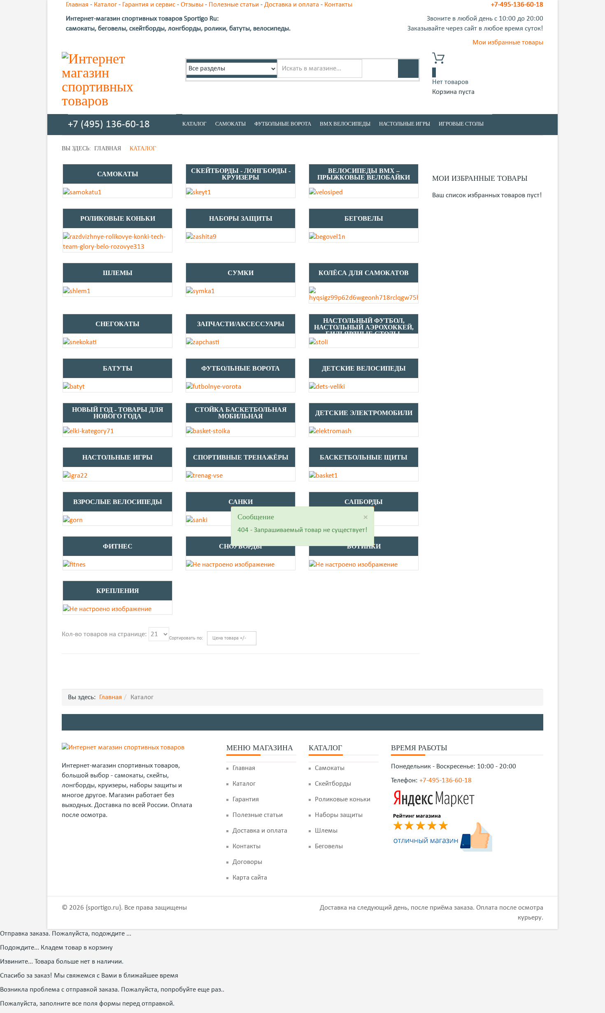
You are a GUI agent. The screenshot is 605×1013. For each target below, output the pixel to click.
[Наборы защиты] (201, 236)
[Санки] (196, 520)
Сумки (241, 272)
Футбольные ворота (282, 124)
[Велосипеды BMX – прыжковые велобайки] (326, 192)
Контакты (338, 4)
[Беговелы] (327, 236)
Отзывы (192, 4)
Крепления (117, 590)
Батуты (118, 368)
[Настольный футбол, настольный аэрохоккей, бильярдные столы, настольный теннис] (318, 342)
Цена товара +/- (229, 638)
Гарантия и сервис (148, 4)
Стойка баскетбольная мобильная (241, 413)
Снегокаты (117, 323)
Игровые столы (461, 124)
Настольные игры (404, 124)
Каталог (105, 4)
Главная (77, 4)
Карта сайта (250, 877)
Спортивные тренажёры (241, 457)
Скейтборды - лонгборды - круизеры (241, 174)
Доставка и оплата (291, 4)
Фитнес (118, 546)
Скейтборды (333, 783)
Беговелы (363, 218)
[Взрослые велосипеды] (73, 520)
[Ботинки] (353, 564)
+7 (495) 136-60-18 (109, 124)
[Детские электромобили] (330, 431)
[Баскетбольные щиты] (323, 475)
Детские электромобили (363, 412)
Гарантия (246, 799)
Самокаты (230, 124)
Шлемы (118, 272)
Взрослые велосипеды (117, 501)
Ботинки (364, 546)
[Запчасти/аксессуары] (202, 342)
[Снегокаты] (79, 342)
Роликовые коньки (117, 218)
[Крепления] (107, 609)
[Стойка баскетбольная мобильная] (208, 431)
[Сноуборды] (230, 564)
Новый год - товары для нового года (117, 413)
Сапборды (363, 501)
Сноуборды (240, 546)
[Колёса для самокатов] (363, 294)
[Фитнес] (74, 564)
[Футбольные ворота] (213, 386)
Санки (240, 501)
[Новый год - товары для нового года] (88, 431)
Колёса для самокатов (364, 272)
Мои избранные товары (507, 42)
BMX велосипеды (345, 124)
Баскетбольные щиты (363, 457)
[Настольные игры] (75, 475)
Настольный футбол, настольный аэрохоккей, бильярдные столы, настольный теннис (364, 324)
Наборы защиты (240, 218)
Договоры (247, 862)
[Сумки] (200, 291)
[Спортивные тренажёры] (204, 475)
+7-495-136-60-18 (517, 4)
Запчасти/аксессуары (240, 323)
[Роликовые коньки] (117, 241)
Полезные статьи (234, 4)
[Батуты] (74, 386)
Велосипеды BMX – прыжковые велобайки (363, 174)
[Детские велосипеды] (327, 386)
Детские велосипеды (364, 368)
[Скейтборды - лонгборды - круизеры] (198, 192)
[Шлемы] (77, 291)
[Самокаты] (82, 192)
